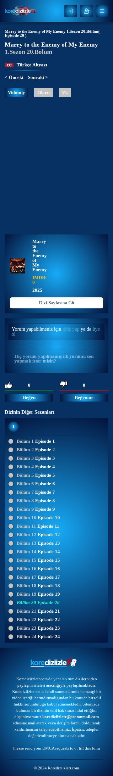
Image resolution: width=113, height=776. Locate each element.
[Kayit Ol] (86, 11)
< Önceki (14, 77)
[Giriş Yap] (70, 11)
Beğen (29, 397)
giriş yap (70, 329)
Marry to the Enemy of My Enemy (35, 31)
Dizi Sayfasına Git (56, 302)
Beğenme (84, 397)
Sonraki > (38, 77)
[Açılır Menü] (102, 11)
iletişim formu (69, 723)
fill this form (89, 748)
